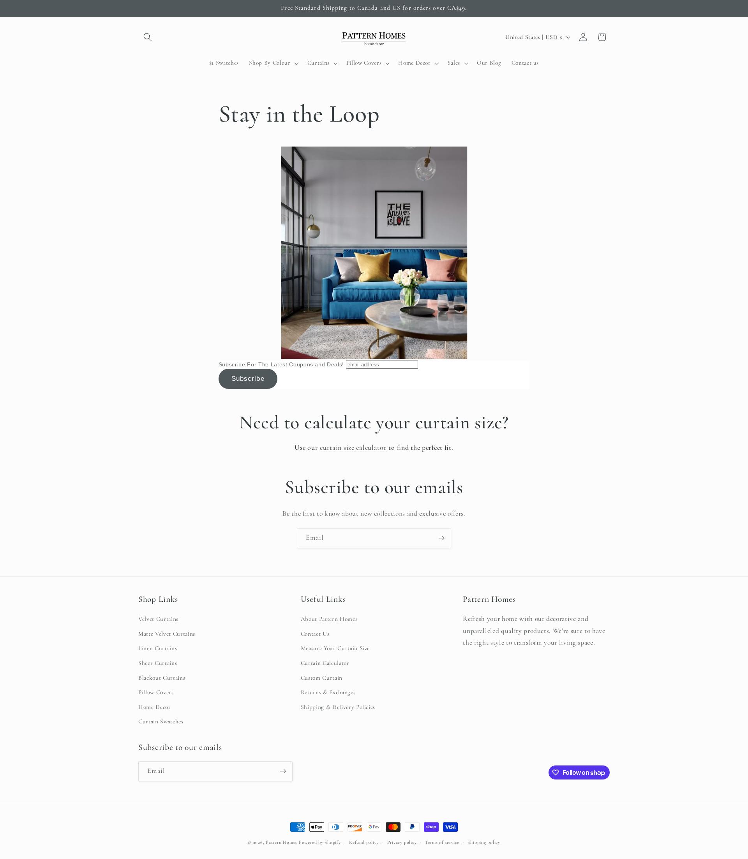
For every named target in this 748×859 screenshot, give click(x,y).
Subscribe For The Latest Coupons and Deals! (281, 364)
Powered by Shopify (320, 842)
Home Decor (154, 707)
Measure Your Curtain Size (335, 648)
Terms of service (442, 842)
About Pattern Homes (329, 618)
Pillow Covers (156, 692)
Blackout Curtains (161, 677)
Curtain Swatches (160, 721)
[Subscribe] (441, 538)
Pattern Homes (282, 842)
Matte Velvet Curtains (166, 633)
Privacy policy (402, 842)
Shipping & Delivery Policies (338, 707)
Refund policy (364, 842)
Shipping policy (484, 842)
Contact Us (315, 633)
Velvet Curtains (158, 618)
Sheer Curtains (157, 662)
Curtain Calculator (325, 662)
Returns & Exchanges (328, 692)
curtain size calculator (353, 447)
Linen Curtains (157, 648)
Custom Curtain (321, 677)
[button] (147, 37)
